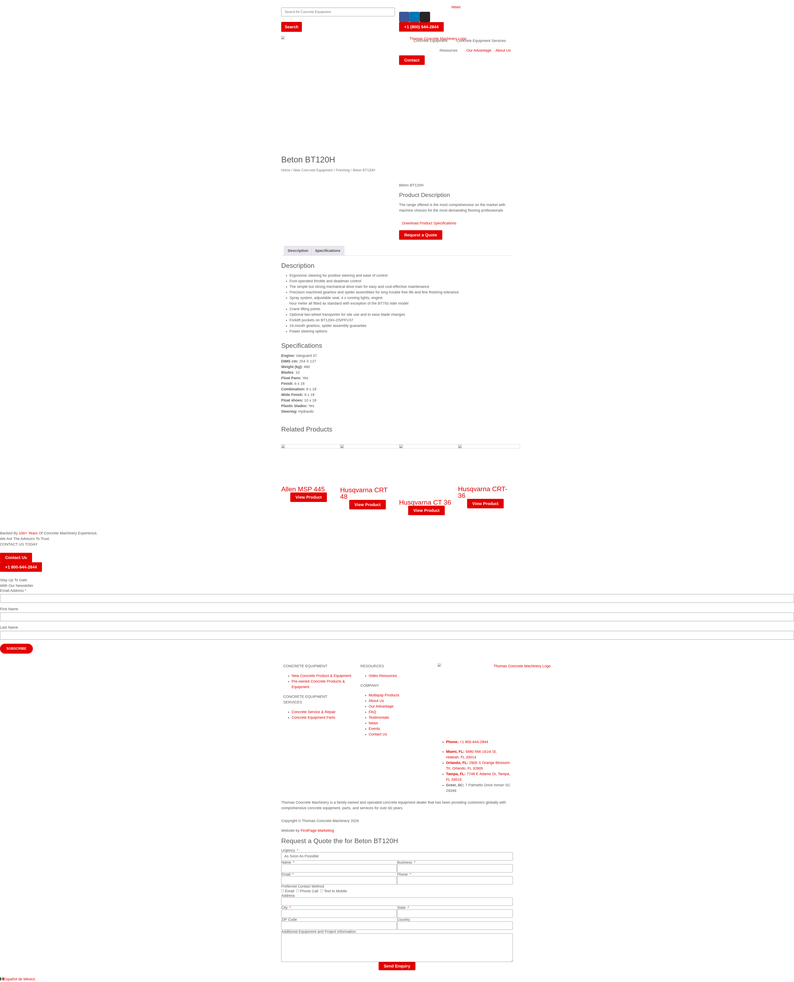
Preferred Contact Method (302, 886)
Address (288, 895)
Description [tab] (298, 251)
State (402, 907)
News (456, 7)
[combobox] (338, 12)
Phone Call (309, 891)
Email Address (13, 591)
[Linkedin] (414, 17)
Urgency (288, 850)
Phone (403, 874)
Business (405, 862)
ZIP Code (289, 919)
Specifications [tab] (327, 251)
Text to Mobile (335, 891)
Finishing (343, 170)
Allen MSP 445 (303, 489)
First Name (9, 609)
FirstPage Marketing (317, 830)
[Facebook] (404, 17)
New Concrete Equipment (313, 170)
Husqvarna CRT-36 (482, 492)
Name (286, 862)
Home (285, 170)
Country (403, 919)
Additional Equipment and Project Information (318, 931)
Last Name (9, 627)
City (285, 907)
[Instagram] (425, 17)
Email (286, 874)
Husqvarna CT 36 (425, 502)
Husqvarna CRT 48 (363, 493)
